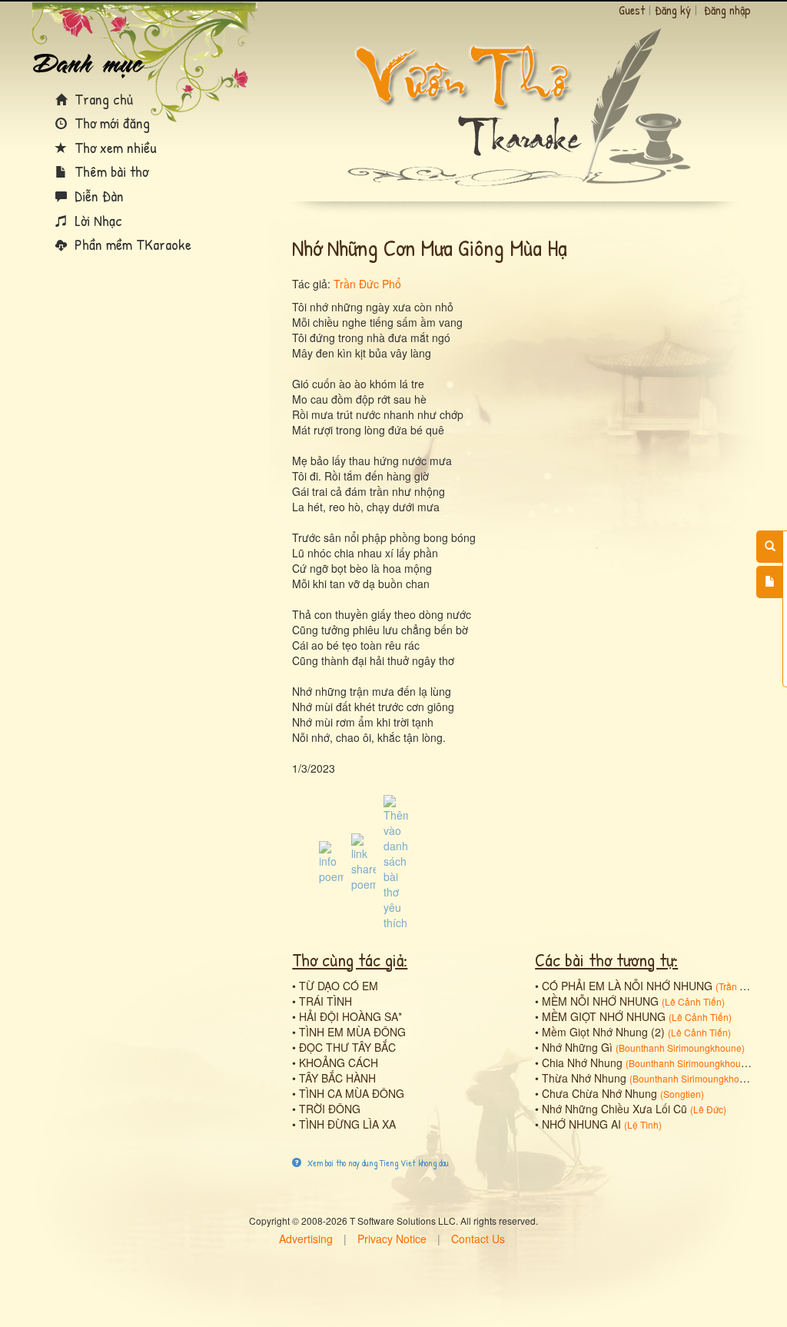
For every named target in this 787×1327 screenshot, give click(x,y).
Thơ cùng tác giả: (349, 959)
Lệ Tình (643, 1124)
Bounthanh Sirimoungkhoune (680, 1047)
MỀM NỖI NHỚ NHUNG (600, 1001)
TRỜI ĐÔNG (329, 1108)
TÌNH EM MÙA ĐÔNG (352, 1031)
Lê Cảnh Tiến (693, 1001)
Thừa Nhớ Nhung (584, 1078)
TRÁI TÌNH (325, 1001)
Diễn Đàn (97, 195)
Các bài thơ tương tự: (606, 959)
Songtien (682, 1093)
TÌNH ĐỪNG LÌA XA (347, 1124)
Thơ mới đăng (110, 122)
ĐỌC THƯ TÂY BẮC (347, 1047)
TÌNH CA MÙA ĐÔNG (351, 1093)
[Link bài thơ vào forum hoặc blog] (363, 861)
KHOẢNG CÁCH (338, 1062)
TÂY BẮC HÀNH (337, 1078)
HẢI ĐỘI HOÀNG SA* (350, 1016)
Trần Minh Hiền (750, 986)
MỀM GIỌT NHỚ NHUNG (604, 1016)
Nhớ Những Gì (577, 1047)
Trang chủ (102, 98)
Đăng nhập (727, 10)
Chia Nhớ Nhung (582, 1062)
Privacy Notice (392, 1238)
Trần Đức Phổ (367, 283)
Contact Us (478, 1238)
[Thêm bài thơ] (769, 582)
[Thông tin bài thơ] (331, 861)
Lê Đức (708, 1109)
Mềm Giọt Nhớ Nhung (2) (603, 1031)
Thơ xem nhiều (114, 147)
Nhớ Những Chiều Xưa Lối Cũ (614, 1108)
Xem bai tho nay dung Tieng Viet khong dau (377, 1162)
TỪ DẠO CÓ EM (338, 985)
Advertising (306, 1238)
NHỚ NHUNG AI (581, 1124)
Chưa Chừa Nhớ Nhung (599, 1093)
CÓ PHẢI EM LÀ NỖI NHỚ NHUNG (627, 985)
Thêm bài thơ (109, 171)
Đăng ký (673, 10)
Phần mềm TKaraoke (131, 244)
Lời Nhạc (96, 220)
